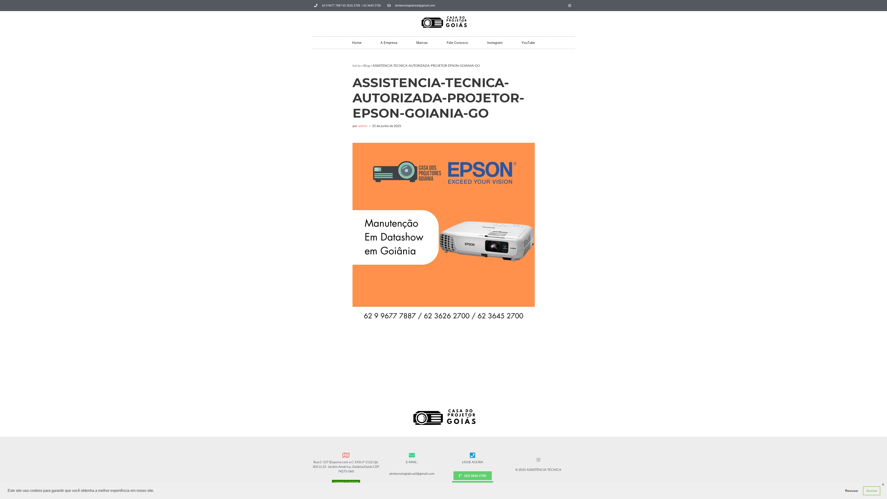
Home (356, 43)
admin (362, 126)
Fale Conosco (457, 43)
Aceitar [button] (871, 491)
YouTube (528, 43)
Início (356, 65)
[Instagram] (569, 5)
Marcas (422, 43)
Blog (366, 65)
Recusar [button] (851, 491)
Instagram (495, 43)
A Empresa (388, 43)
